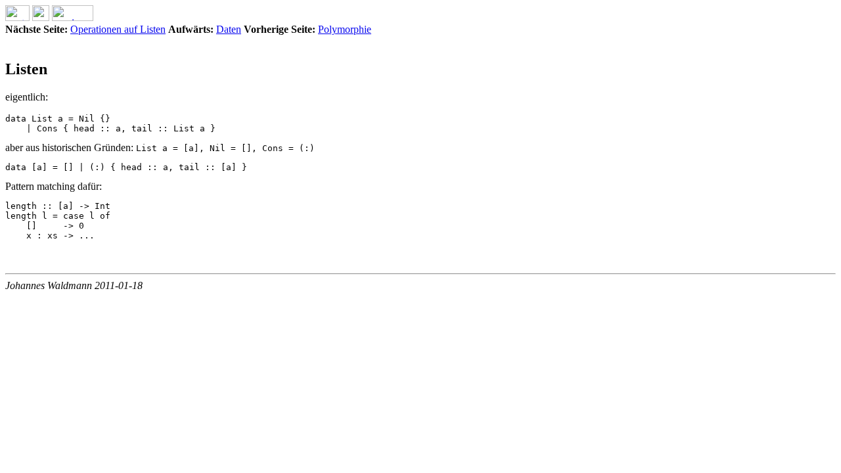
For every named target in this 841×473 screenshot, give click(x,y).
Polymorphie (344, 29)
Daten (228, 29)
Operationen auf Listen (118, 29)
